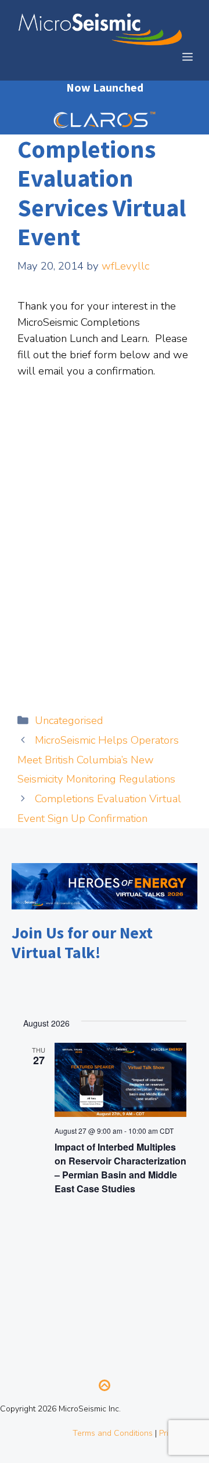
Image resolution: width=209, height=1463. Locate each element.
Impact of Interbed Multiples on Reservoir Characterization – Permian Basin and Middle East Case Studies (120, 1167)
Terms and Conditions (113, 1433)
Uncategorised (69, 720)
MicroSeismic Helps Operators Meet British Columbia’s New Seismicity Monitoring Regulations (98, 760)
